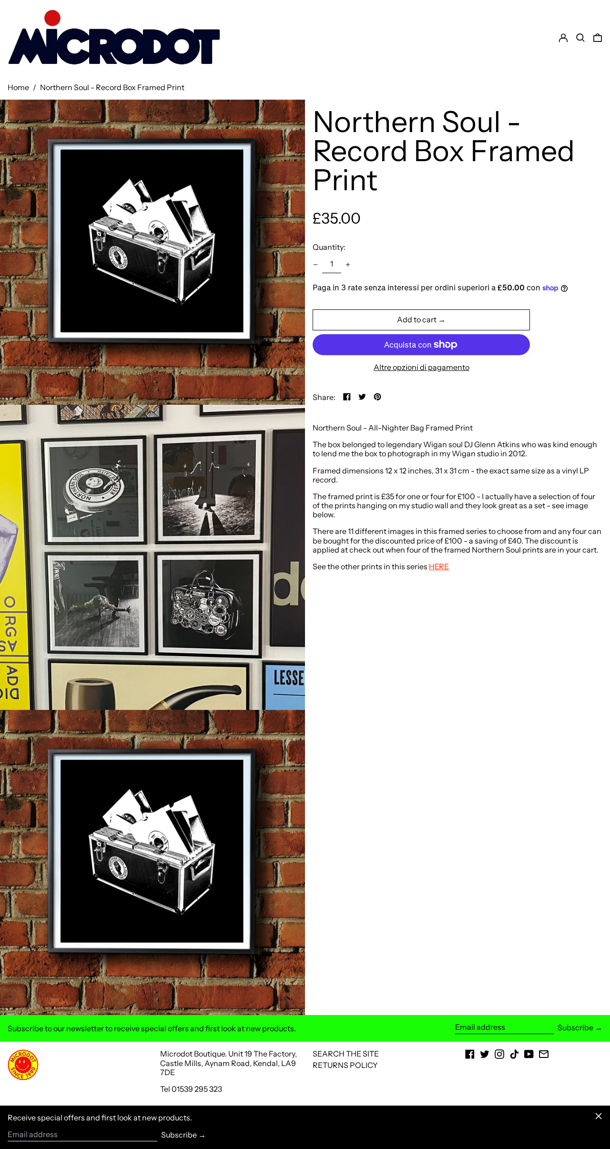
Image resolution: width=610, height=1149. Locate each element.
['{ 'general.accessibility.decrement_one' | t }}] (315, 264)
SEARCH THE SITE (346, 1053)
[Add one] (348, 264)
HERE (439, 567)
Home (18, 87)
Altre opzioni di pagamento (421, 367)
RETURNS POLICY (345, 1065)
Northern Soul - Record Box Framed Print (112, 87)
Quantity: (329, 247)
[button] (597, 38)
